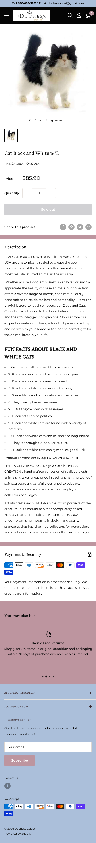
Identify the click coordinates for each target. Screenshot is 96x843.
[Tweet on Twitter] (80, 227)
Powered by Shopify (17, 833)
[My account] (79, 15)
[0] (88, 15)
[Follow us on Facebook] (7, 786)
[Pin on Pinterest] (71, 227)
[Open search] (70, 15)
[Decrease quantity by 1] (27, 193)
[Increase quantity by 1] (51, 193)
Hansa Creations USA (22, 163)
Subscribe (19, 760)
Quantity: (12, 193)
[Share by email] (88, 227)
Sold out (48, 209)
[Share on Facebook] (63, 227)
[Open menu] (6, 15)
